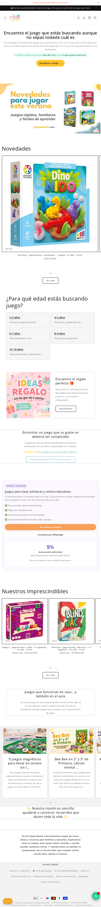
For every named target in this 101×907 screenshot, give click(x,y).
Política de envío (35, 905)
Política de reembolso (60, 903)
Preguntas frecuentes (43, 876)
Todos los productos (50, 882)
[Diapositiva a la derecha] (56, 273)
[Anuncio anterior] (5, 8)
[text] (50, 2)
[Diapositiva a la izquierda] (45, 273)
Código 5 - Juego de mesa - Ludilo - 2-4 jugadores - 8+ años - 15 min (25, 648)
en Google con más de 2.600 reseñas (57, 452)
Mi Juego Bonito (26, 903)
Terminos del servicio (21, 876)
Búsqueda (83, 876)
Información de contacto (64, 905)
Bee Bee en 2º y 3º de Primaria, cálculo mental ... (72, 763)
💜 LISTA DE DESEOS (42, 871)
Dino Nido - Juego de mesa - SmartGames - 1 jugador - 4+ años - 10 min (50, 255)
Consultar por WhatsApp (50, 535)
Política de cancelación (84, 905)
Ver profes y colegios (50, 527)
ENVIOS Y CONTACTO (20, 871)
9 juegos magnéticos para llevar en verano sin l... (25, 763)
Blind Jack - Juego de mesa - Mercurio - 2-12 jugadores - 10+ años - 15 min (71, 648)
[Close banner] (98, 2)
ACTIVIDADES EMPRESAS (66, 871)
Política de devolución (66, 876)
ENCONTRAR (65, 409)
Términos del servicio (19, 905)
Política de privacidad (79, 903)
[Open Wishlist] (89, 18)
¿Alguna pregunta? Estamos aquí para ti (50, 459)
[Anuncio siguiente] (96, 8)
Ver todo (50, 280)
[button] (5, 18)
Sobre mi (85, 871)
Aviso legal (48, 905)
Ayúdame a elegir (50, 63)
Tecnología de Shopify (41, 903)
